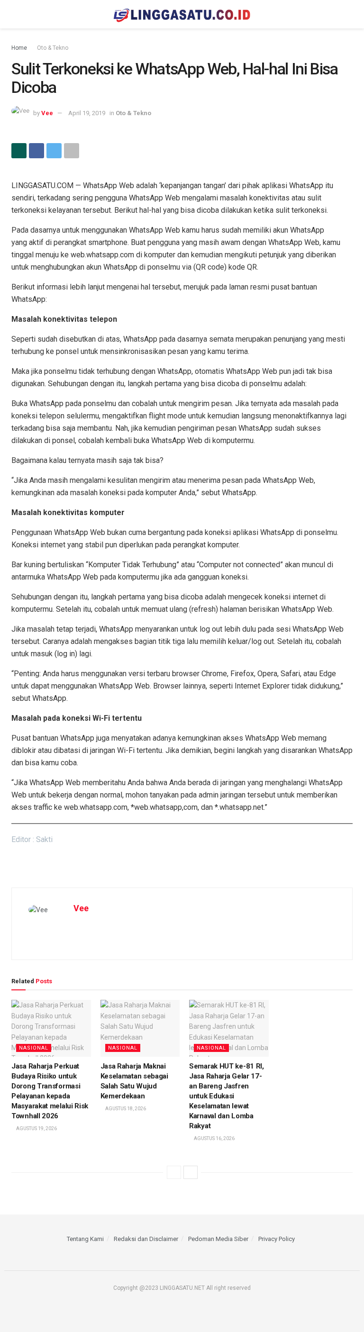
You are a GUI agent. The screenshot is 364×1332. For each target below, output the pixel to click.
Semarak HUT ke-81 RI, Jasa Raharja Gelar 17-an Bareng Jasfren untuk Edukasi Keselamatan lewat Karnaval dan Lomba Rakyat (226, 1096)
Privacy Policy (276, 1238)
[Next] (190, 1172)
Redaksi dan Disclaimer (146, 1238)
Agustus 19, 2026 (36, 1128)
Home (19, 48)
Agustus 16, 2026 (214, 1138)
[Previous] (174, 1172)
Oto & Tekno (52, 48)
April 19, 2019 (86, 113)
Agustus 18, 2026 (125, 1108)
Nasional (33, 1048)
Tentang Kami (85, 1238)
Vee (47, 113)
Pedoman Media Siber (218, 1238)
